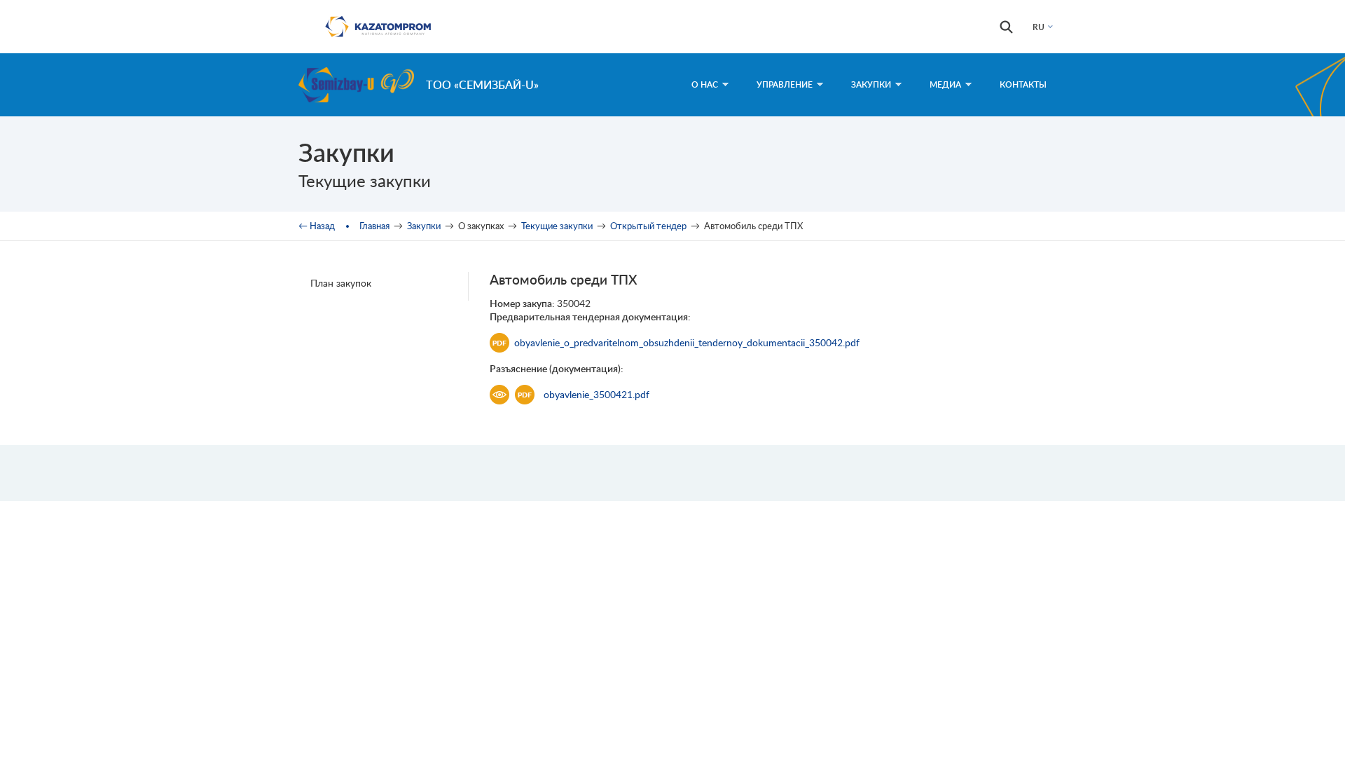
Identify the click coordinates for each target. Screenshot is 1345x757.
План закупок (340, 283)
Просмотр (499, 394)
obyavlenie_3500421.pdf (596, 394)
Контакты (1023, 84)
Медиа (945, 84)
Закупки (871, 84)
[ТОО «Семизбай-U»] (356, 84)
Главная (374, 225)
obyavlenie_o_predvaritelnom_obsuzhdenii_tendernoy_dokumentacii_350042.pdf (687, 342)
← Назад (316, 225)
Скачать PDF (524, 394)
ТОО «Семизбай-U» (482, 84)
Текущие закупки (557, 225)
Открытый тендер (648, 225)
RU (1038, 27)
